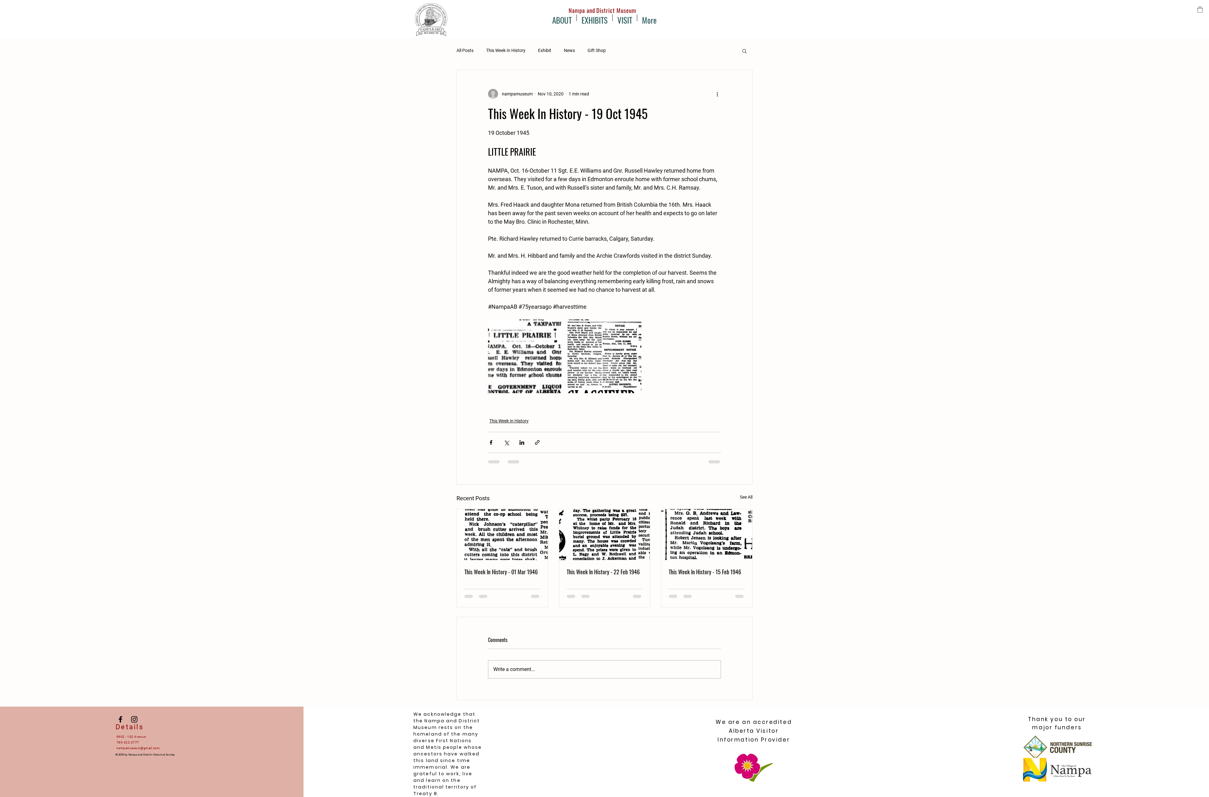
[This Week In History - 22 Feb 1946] (604, 534)
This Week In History (505, 50)
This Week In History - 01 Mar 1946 (501, 572)
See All (746, 497)
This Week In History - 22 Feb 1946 (603, 572)
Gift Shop (596, 50)
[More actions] (717, 94)
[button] (1200, 9)
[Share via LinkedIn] (522, 442)
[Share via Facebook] (491, 442)
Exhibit (544, 50)
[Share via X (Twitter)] (506, 442)
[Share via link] (537, 442)
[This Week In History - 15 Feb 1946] (706, 534)
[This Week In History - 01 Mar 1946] (502, 534)
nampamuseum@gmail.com (138, 754)
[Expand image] (524, 356)
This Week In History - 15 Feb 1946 (705, 572)
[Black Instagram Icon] (134, 725)
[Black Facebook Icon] (120, 725)
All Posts (465, 50)
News (569, 50)
